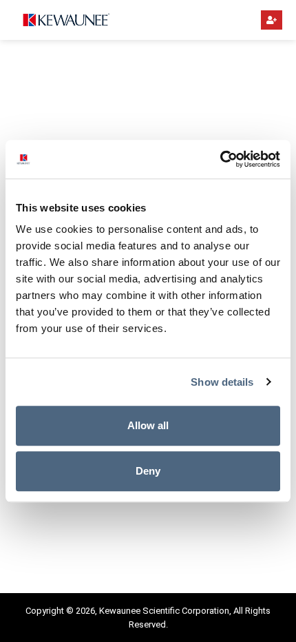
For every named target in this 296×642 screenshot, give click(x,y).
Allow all (148, 425)
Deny (148, 471)
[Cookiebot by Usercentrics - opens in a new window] (220, 159)
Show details (222, 382)
